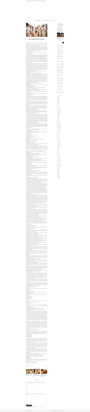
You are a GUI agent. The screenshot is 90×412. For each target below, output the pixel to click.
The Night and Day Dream (60, 61)
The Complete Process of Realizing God (36, 375)
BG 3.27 (42, 167)
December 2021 (59, 160)
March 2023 (58, 139)
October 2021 (59, 163)
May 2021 (58, 171)
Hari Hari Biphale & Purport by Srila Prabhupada (44, 375)
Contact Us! (53, 20)
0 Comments (45, 365)
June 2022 (58, 150)
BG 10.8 (41, 74)
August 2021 (58, 166)
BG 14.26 (27, 337)
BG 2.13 (38, 205)
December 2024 (59, 110)
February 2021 (59, 176)
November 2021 (59, 161)
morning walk (27, 364)
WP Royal (30, 410)
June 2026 (58, 98)
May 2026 (58, 100)
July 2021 (58, 168)
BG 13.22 (39, 146)
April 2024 (58, 119)
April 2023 (58, 137)
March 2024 (58, 121)
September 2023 (59, 131)
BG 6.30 (44, 326)
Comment (27, 394)
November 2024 (59, 111)
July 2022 (58, 148)
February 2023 (59, 140)
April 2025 (58, 105)
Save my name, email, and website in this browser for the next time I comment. (35, 393)
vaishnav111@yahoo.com (60, 78)
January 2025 (58, 108)
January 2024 (58, 124)
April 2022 (58, 153)
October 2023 (59, 129)
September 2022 (59, 145)
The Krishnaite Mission (45, 20)
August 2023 (58, 132)
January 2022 (58, 158)
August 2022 (58, 147)
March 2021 (58, 174)
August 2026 (58, 97)
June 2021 (58, 169)
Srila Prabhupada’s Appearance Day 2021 (29, 375)
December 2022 (59, 142)
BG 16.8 (33, 273)
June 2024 (58, 116)
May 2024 (58, 118)
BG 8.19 (27, 124)
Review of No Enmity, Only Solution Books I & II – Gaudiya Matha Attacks (60, 55)
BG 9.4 (27, 299)
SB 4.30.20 (39, 343)
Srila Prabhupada (38, 20)
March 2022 (58, 155)
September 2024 (59, 113)
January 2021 (58, 177)
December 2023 (59, 126)
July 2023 (58, 134)
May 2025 (58, 103)
